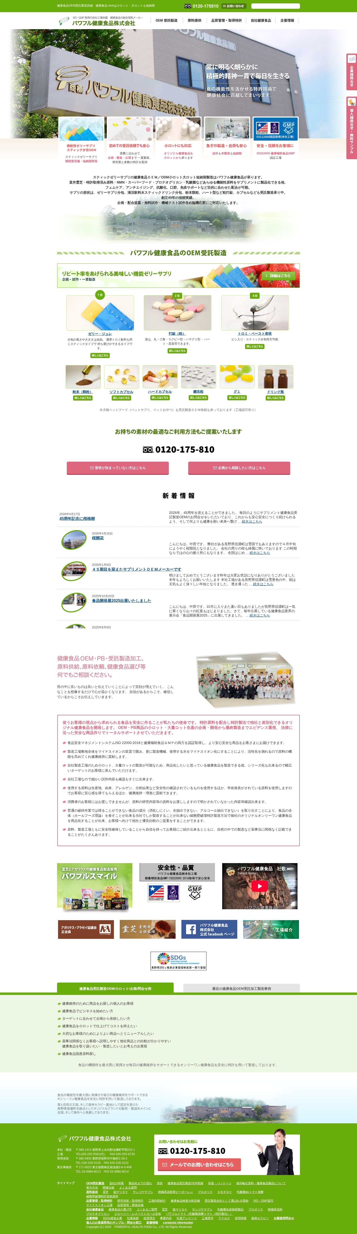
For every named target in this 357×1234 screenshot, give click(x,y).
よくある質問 (128, 1187)
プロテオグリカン (98, 1214)
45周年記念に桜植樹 (77, 519)
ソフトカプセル (121, 392)
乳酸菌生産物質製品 (230, 1209)
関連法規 (108, 1187)
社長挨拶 (133, 1218)
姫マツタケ (120, 1192)
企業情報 (287, 20)
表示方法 (92, 1187)
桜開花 (98, 538)
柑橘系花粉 (275, 1209)
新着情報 (152, 1222)
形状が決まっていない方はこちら (120, 468)
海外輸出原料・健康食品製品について (261, 1183)
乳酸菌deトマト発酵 (250, 1192)
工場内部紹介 (157, 1200)
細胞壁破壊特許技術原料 (102, 1196)
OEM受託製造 (167, 20)
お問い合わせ (238, 6)
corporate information (178, 1222)
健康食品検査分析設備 (185, 1200)
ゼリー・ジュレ (100, 334)
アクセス (224, 1218)
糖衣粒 (198, 391)
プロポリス (205, 1192)
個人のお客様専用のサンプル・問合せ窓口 (114, 1222)
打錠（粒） (177, 333)
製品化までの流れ (140, 1183)
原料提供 (194, 20)
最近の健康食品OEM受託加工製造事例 (241, 989)
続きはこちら (252, 521)
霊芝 (106, 1192)
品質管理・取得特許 (226, 20)
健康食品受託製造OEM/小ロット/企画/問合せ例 (115, 989)
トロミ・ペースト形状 (255, 333)
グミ (237, 391)
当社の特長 (116, 1183)
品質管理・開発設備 (130, 1205)
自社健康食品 (261, 20)
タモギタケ (224, 1192)
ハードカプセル (160, 391)
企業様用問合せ (284, 1218)
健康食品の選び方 (120, 1209)
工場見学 (207, 1218)
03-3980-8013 (91, 1171)
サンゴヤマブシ (143, 1192)
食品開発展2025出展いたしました (121, 601)
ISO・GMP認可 (263, 1200)
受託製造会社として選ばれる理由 (226, 1200)
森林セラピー (260, 1218)
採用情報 (240, 1218)
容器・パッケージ (219, 1183)
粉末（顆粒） (83, 392)
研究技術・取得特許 (130, 1200)
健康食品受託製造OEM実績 (185, 1183)
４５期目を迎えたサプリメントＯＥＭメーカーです (136, 569)
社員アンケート (187, 1218)
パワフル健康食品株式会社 (96, 1137)
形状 (160, 1183)
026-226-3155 (91, 1163)
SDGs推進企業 (112, 1218)
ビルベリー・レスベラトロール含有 (137, 1214)
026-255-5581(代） (94, 1154)
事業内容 (166, 1218)
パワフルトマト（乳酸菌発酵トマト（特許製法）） (199, 1214)
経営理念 (149, 1218)
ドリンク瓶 (275, 392)
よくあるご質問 (147, 1209)
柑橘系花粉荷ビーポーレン (175, 1192)
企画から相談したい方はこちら (241, 468)
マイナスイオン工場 (99, 1205)
